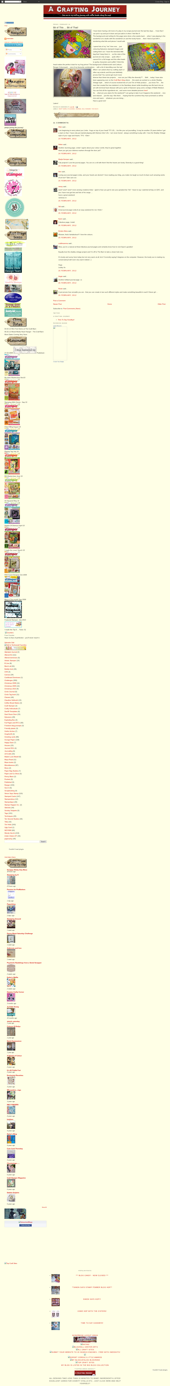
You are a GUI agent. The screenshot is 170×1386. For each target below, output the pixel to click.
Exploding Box (10, 720)
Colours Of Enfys (13, 1026)
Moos (7, 768)
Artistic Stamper (10, 660)
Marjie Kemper (63, 159)
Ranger (88, 109)
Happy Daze (9, 742)
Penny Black (9, 776)
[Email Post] (76, 107)
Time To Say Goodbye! (66, 320)
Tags (6, 813)
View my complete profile (14, 42)
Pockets (7, 779)
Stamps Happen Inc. (12, 805)
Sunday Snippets (11, 810)
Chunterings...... (13, 1163)
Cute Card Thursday (15, 1149)
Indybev (10, 1119)
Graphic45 (8, 734)
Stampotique (9, 802)
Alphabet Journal (11, 652)
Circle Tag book (10, 694)
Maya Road (9, 759)
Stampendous (10, 799)
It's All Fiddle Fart (14, 1070)
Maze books (9, 762)
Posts (9, 50)
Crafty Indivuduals (11, 708)
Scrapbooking (10, 791)
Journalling (8, 751)
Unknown (10, 38)
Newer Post (57, 304)
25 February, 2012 (67, 181)
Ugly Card (8, 827)
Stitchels (8, 808)
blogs (6, 25)
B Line (7, 663)
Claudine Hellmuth (11, 700)
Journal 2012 (80, 109)
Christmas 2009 (10, 686)
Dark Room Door (11, 714)
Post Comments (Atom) (71, 308)
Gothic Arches (10, 731)
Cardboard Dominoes (12, 677)
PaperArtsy (11, 904)
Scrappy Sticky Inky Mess (17, 870)
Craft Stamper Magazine (16, 1178)
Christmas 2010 (10, 689)
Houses (7, 745)
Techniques (9, 816)
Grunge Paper (10, 740)
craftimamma (63, 243)
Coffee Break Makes (12, 703)
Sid (59, 206)
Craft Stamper (10, 706)
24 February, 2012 (67, 139)
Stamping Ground (14, 919)
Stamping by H (13, 875)
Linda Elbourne (57, 326)
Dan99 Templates (11, 711)
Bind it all (8, 666)
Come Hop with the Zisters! (92, 1311)
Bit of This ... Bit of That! (65, 27)
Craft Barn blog (119, 80)
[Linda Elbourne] (60, 360)
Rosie (60, 289)
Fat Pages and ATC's (12, 723)
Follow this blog (25, 1225)
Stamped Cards (10, 796)
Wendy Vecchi (10, 833)
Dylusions (71, 109)
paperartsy (8, 839)
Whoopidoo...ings (14, 1090)
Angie (60, 276)
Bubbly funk (9, 669)
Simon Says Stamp (11, 793)
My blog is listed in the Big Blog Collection (85, 1365)
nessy (60, 186)
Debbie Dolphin (13, 1193)
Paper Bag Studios (11, 771)
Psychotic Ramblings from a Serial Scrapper (24, 963)
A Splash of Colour (14, 1056)
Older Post (161, 304)
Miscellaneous (10, 765)
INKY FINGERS (12, 1105)
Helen (60, 144)
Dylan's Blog (12, 1134)
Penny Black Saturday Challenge (20, 933)
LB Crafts (8, 754)
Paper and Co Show (12, 774)
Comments (11, 54)
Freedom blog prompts (13, 726)
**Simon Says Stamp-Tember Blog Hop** (92, 1287)
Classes (7, 697)
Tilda (6, 822)
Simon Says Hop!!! (92, 1299)
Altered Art (8, 655)
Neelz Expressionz (14, 1041)
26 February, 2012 (67, 283)
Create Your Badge (58, 361)
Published (8, 782)
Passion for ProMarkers (16, 889)
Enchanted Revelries (15, 1075)
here (145, 90)
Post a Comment (59, 301)
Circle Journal (10, 692)
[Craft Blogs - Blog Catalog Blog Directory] (85, 1360)
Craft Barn (63, 109)
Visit (10, 857)
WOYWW (8, 830)
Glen (60, 127)
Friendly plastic (10, 728)
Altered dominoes (11, 658)
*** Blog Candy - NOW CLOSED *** (92, 1275)
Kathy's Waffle (12, 977)
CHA (6, 672)
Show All (44, 1207)
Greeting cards (10, 737)
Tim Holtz (95, 109)
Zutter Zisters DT (11, 836)
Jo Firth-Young (13, 1007)
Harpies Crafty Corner (15, 992)
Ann (59, 172)
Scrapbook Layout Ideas (85, 1335)
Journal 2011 (9, 748)
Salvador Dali (9, 642)
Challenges (9, 680)
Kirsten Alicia (63, 231)
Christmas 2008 (10, 683)
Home (109, 304)
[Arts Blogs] (9, 23)
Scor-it (7, 788)
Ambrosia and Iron (14, 948)
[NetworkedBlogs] (25, 1222)
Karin (60, 219)
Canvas (7, 675)
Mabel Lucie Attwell (12, 757)
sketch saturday (13, 1021)
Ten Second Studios (12, 819)
